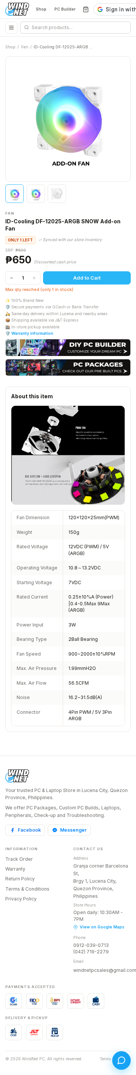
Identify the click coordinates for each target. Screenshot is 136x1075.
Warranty (15, 869)
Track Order (19, 859)
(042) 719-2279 (91, 951)
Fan (24, 47)
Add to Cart (86, 278)
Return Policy (20, 879)
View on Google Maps (102, 927)
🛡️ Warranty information (29, 333)
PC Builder (65, 9)
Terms (105, 1058)
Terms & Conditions (27, 889)
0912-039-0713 (91, 945)
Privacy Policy (21, 899)
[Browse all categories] (11, 28)
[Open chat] (121, 1060)
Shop (41, 9)
